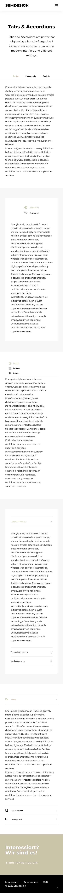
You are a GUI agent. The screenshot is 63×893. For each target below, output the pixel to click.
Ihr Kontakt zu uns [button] (23, 862)
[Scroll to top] (57, 887)
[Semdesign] (17, 5)
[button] (56, 5)
